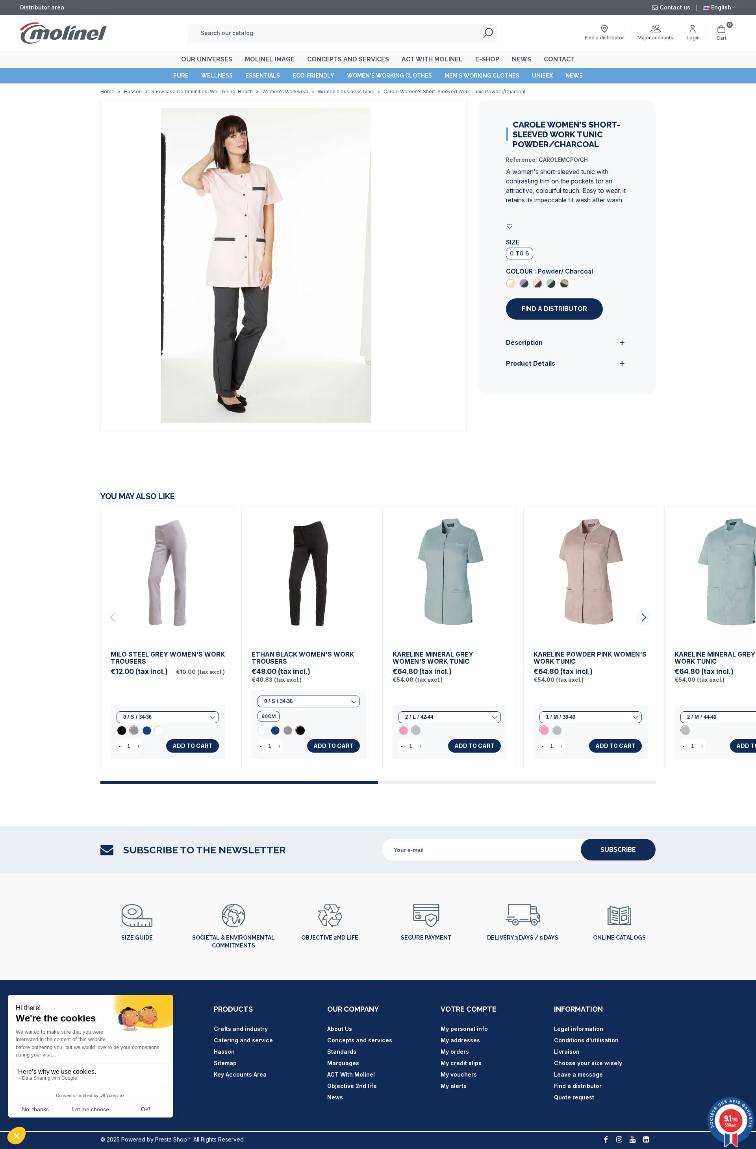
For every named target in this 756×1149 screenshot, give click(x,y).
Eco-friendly (313, 75)
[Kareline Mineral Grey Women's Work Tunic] (450, 574)
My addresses (460, 1040)
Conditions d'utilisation (586, 1040)
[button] (644, 617)
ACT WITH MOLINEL (432, 59)
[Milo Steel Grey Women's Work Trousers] (168, 574)
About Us (339, 1028)
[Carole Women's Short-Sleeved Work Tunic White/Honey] (510, 283)
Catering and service (243, 1040)
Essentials (262, 75)
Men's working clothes (482, 75)
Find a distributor (554, 309)
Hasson (224, 1051)
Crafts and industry (241, 1028)
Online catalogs (619, 937)
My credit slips (461, 1063)
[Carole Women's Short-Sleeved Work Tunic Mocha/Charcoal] (564, 283)
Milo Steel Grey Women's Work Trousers (168, 658)
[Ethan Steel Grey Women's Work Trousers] (287, 730)
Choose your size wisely (588, 1063)
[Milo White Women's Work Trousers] (159, 730)
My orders (455, 1051)
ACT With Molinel (351, 1074)
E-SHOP (487, 59)
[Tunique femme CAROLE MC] (266, 265)
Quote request (574, 1097)
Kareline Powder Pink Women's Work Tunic (590, 658)
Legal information (578, 1028)
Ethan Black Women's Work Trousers (303, 658)
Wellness (217, 75)
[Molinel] (63, 32)
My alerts (454, 1085)
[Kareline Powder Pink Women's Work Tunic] (403, 730)
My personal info (464, 1028)
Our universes (206, 59)
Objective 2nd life (329, 937)
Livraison (567, 1051)
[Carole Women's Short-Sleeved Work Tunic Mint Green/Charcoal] (551, 283)
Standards (341, 1051)
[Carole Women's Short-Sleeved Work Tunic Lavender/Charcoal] (524, 283)
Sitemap (225, 1063)
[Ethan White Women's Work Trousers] (262, 730)
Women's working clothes (389, 75)
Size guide (137, 937)
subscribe (618, 849)
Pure (181, 75)
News (574, 75)
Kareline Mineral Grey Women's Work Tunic (433, 658)
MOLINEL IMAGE (270, 59)
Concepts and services (359, 1040)
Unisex (542, 75)
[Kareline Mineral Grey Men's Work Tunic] (685, 730)
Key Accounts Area (240, 1074)
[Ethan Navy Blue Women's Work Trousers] (275, 730)
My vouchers (459, 1074)
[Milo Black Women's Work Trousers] (121, 730)
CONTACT (559, 59)
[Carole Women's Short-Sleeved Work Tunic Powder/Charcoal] (537, 283)
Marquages (343, 1063)
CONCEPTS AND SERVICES (348, 59)
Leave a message (578, 1074)
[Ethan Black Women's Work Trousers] (309, 574)
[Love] (510, 226)
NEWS (521, 59)
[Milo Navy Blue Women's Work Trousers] (146, 730)
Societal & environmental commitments (233, 941)
